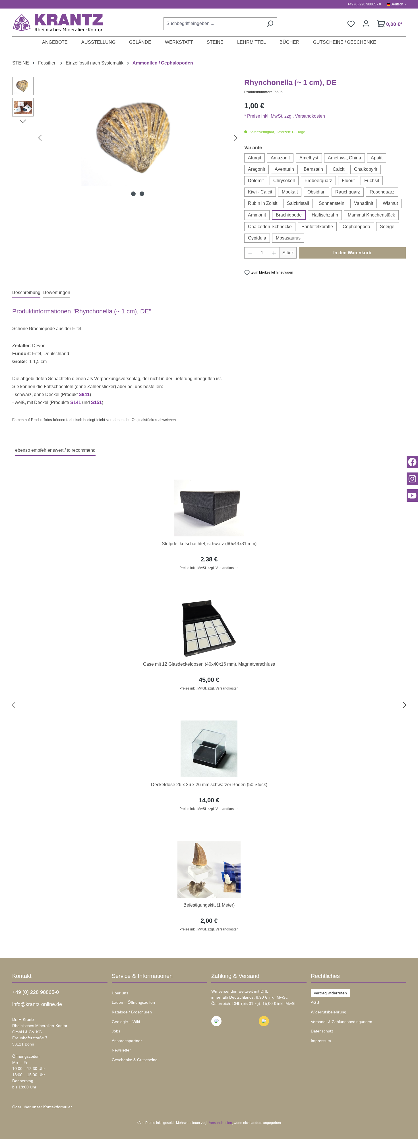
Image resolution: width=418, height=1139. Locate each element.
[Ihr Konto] (366, 23)
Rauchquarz (347, 192)
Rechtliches (325, 976)
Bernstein (313, 169)
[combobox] (213, 23)
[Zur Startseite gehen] (55, 22)
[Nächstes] (235, 138)
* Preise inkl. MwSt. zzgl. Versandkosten (284, 116)
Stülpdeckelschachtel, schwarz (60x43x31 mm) (209, 543)
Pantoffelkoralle (317, 226)
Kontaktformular (57, 1107)
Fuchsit (371, 180)
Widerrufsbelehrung (328, 1012)
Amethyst (308, 157)
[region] (209, 705)
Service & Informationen (142, 976)
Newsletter (121, 1050)
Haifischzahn (325, 215)
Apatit (376, 157)
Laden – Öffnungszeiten (133, 1002)
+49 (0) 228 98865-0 (35, 992)
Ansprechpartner (127, 1040)
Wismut (390, 203)
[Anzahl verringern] (250, 253)
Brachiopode (289, 215)
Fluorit (348, 180)
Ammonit (257, 215)
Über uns (120, 993)
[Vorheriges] (40, 138)
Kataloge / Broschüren (132, 1012)
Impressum (321, 1040)
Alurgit (254, 157)
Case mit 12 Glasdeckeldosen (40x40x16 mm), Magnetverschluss (209, 664)
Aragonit (256, 169)
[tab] (26, 293)
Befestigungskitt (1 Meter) (209, 905)
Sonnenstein (331, 203)
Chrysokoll (284, 180)
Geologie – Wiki (126, 1021)
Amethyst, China (344, 157)
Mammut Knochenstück (371, 215)
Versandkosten (220, 1123)
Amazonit (280, 157)
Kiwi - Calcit (260, 192)
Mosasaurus (288, 238)
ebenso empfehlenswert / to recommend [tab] (55, 450)
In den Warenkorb (352, 252)
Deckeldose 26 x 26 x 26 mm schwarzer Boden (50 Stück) (209, 784)
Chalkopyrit (365, 169)
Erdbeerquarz (318, 180)
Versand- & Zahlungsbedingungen (341, 1021)
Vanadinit (363, 203)
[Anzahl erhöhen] (274, 253)
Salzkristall (298, 203)
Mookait (290, 192)
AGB (315, 1002)
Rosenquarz (382, 192)
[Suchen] (269, 23)
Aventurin (284, 169)
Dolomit (256, 180)
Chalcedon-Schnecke (270, 226)
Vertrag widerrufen (330, 993)
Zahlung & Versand (235, 976)
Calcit (338, 169)
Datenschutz (322, 1031)
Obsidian (316, 192)
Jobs (116, 1031)
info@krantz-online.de (37, 1004)
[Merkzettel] (351, 23)
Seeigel (388, 226)
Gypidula (257, 238)
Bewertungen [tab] (56, 292)
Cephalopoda (356, 226)
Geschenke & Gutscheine (135, 1059)
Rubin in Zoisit (262, 203)
